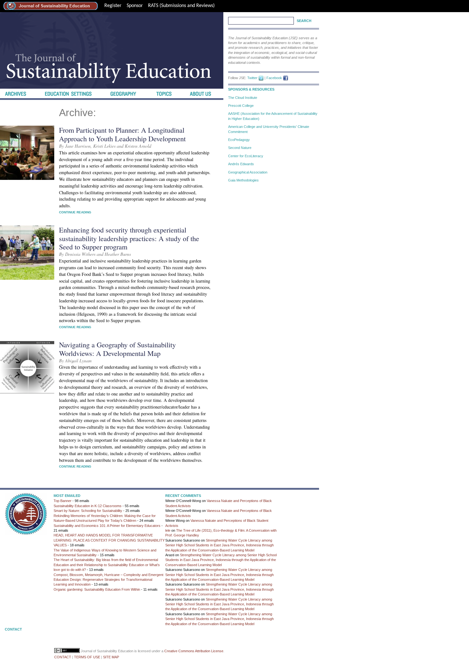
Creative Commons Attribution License (193, 651)
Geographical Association (247, 172)
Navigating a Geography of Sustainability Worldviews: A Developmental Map (117, 349)
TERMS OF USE (87, 657)
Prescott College (241, 105)
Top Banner (62, 501)
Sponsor (135, 5)
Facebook (274, 78)
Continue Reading (75, 212)
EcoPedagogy (239, 140)
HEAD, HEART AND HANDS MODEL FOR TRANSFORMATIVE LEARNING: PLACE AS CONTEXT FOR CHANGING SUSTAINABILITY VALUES (109, 540)
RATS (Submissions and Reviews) (181, 5)
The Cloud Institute (242, 98)
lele (167, 530)
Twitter (252, 78)
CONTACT (62, 657)
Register (113, 5)
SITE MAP (111, 657)
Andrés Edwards (241, 164)
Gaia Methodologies (243, 180)
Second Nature (239, 148)
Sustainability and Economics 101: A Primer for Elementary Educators (107, 526)
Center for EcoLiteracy (245, 156)
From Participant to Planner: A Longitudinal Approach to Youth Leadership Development (122, 134)
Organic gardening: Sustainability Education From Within (97, 589)
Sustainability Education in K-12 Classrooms (88, 506)
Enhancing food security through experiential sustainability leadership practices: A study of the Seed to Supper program (129, 238)
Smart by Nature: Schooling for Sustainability (88, 511)
